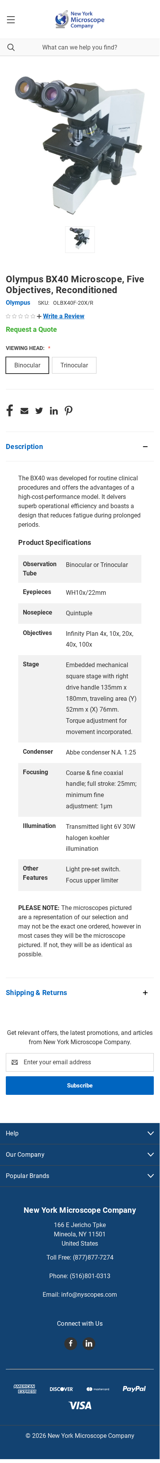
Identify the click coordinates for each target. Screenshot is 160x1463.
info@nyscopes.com (89, 1294)
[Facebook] (10, 411)
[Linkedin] (54, 411)
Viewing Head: (26, 348)
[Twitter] (39, 411)
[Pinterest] (68, 411)
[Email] (24, 411)
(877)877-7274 (93, 1257)
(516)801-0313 (90, 1276)
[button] (60, 316)
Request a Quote (31, 329)
